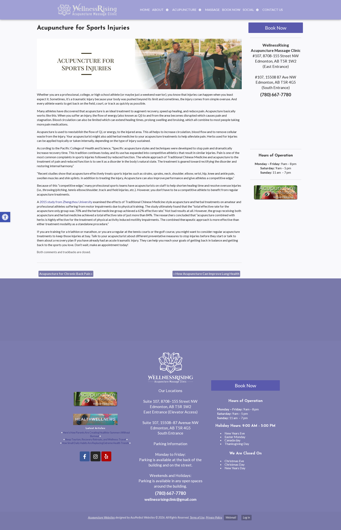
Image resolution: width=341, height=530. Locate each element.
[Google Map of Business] (275, 122)
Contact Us (272, 9)
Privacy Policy (214, 517)
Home (145, 9)
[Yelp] (106, 456)
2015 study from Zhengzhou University (66, 202)
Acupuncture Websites (101, 517)
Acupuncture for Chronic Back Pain (66, 273)
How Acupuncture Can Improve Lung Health (206, 273)
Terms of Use (197, 517)
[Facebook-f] (85, 456)
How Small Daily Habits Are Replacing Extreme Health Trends (95, 443)
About (158, 9)
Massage (212, 9)
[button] (5, 217)
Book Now (231, 9)
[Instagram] (95, 456)
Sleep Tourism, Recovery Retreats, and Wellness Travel (95, 439)
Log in (246, 517)
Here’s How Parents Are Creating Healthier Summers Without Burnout (96, 434)
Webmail (231, 517)
